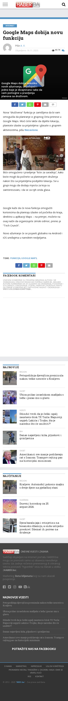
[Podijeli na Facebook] (15, 104)
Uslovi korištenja (55, 666)
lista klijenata (24, 576)
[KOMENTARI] (52, 104)
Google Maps (29, 258)
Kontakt (39, 676)
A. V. (22, 45)
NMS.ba (20, 682)
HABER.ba (10, 570)
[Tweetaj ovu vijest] (23, 104)
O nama (8, 666)
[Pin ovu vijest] (38, 104)
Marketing (21, 666)
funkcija (15, 258)
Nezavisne (31, 130)
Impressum (36, 666)
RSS (29, 676)
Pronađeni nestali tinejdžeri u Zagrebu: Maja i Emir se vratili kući (36, 671)
